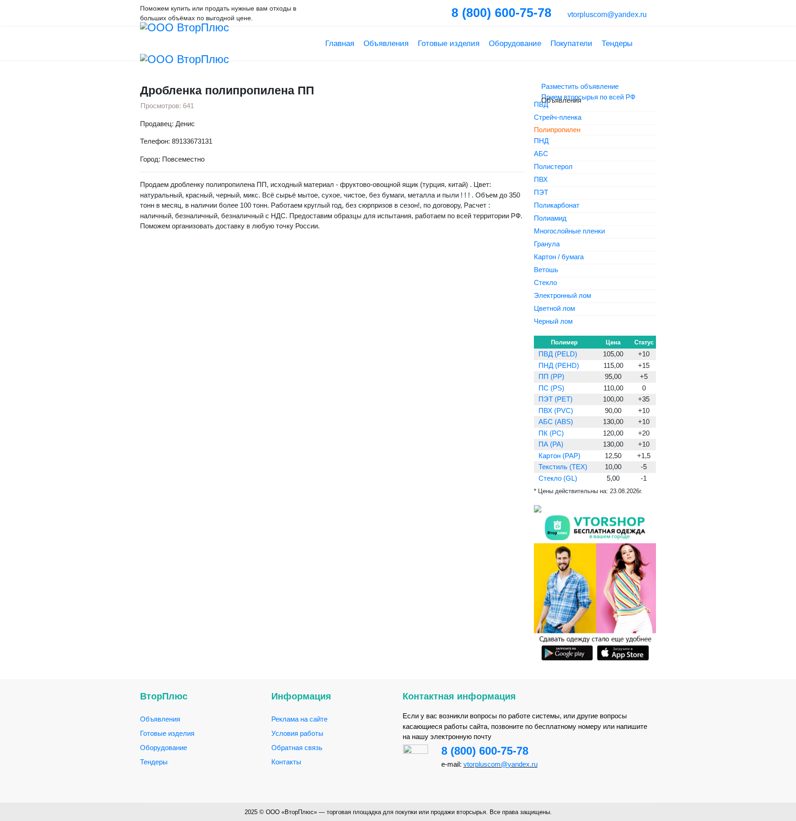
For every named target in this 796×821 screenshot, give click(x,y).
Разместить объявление (579, 86)
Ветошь (546, 270)
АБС (541, 154)
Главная (339, 43)
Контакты (286, 762)
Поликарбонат (556, 205)
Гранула (547, 244)
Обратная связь (296, 747)
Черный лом (553, 321)
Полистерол (553, 166)
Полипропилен (557, 130)
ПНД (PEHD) (558, 365)
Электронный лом (562, 295)
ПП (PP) (551, 376)
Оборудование (515, 43)
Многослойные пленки (569, 231)
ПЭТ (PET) (555, 399)
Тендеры (617, 43)
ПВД (541, 104)
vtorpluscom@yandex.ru (606, 14)
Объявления (386, 43)
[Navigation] (652, 43)
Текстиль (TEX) (562, 467)
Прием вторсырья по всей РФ (587, 97)
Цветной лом (554, 308)
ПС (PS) (551, 388)
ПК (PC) (551, 433)
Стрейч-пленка (557, 117)
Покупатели (571, 43)
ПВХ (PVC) (555, 410)
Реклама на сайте (299, 719)
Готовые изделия (449, 43)
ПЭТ (541, 192)
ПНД (541, 141)
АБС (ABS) (555, 421)
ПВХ (541, 179)
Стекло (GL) (557, 478)
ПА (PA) (550, 444)
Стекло (545, 282)
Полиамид (550, 218)
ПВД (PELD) (557, 354)
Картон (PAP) (559, 456)
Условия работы (297, 733)
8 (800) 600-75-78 (484, 751)
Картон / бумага (559, 257)
